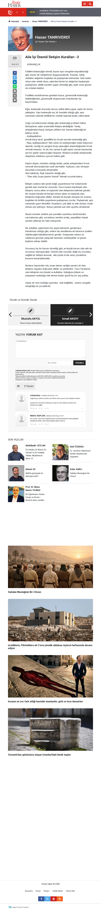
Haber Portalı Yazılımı (20, 907)
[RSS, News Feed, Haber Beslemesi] (60, 898)
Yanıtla (34, 408)
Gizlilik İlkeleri (57, 891)
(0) (42, 408)
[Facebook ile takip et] (41, 898)
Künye (38, 891)
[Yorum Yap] (15, 100)
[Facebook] (15, 73)
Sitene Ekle (70, 891)
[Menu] (84, 4)
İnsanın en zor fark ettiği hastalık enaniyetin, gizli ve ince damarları (53, 12)
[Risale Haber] (14, 3)
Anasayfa (29, 891)
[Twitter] (15, 77)
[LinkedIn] (15, 82)
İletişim (46, 891)
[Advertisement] (50, 525)
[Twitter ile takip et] (47, 898)
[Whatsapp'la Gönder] (15, 87)
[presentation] (17, 12)
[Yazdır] (15, 96)
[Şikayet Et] (82, 408)
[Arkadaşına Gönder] (15, 91)
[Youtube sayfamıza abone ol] (53, 898)
